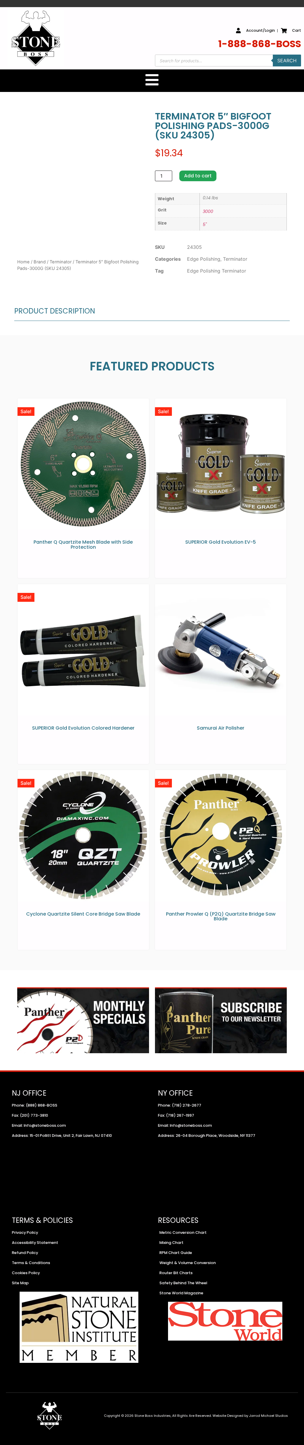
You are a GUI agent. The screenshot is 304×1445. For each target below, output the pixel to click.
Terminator (61, 262)
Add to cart (198, 175)
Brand (40, 262)
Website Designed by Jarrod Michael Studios (250, 1415)
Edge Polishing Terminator (216, 271)
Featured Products (152, 366)
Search (287, 60)
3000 (208, 211)
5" (205, 224)
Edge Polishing (203, 259)
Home (23, 262)
